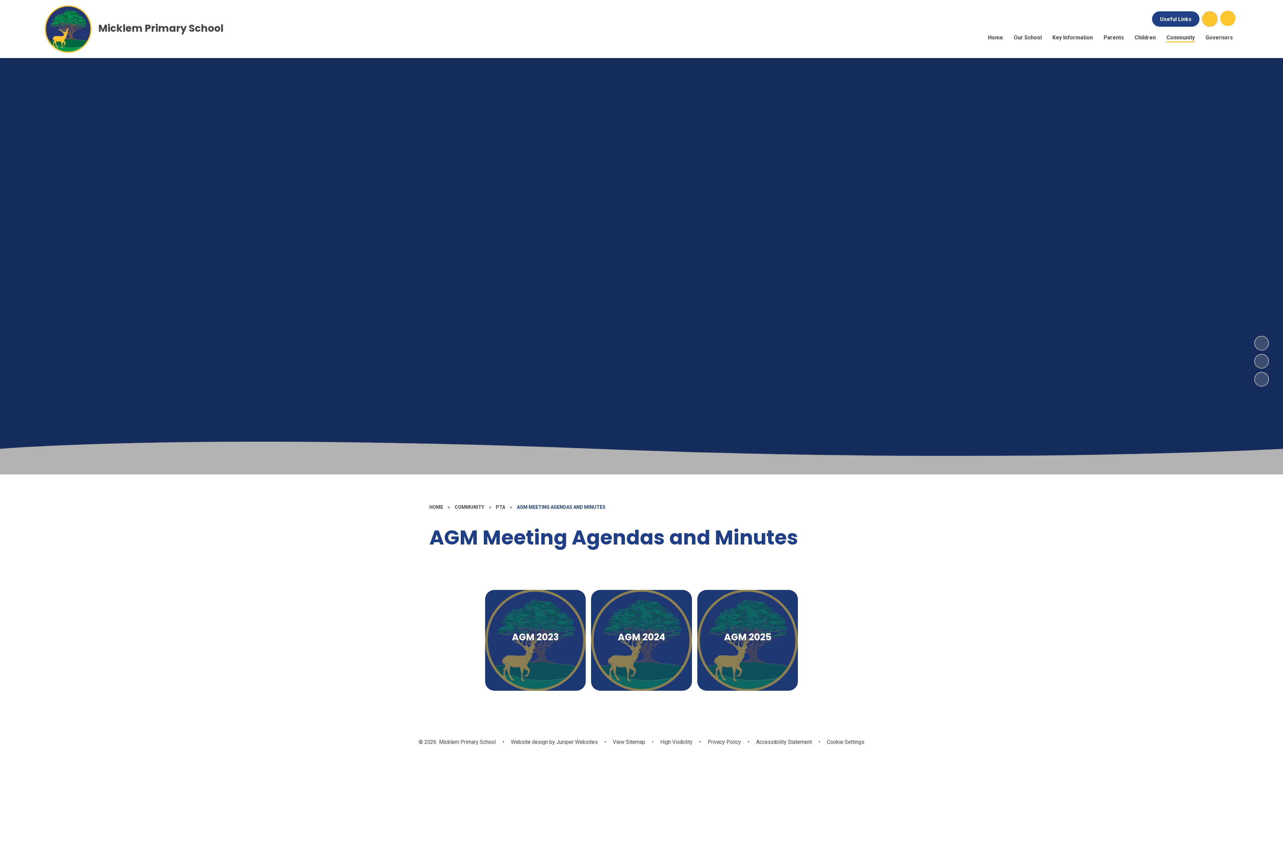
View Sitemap (629, 742)
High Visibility (676, 742)
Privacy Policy (724, 742)
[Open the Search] (1210, 19)
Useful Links (1175, 19)
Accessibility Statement (784, 742)
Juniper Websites (576, 742)
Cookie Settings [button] (845, 742)
